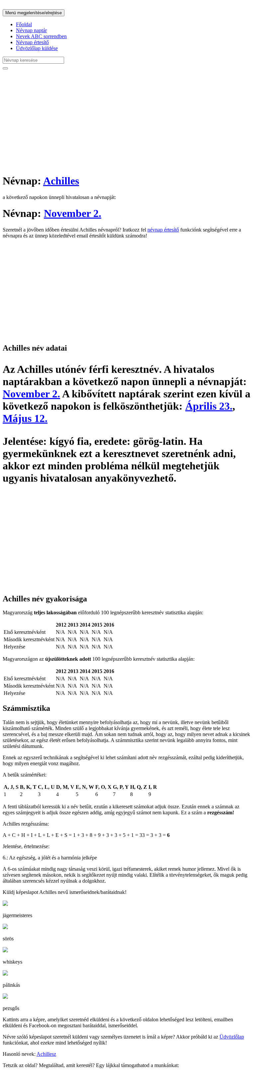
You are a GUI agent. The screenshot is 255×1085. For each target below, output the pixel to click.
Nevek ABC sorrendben (41, 36)
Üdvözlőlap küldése (37, 48)
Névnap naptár (31, 30)
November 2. (72, 213)
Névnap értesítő (32, 42)
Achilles (61, 181)
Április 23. (208, 406)
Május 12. (25, 418)
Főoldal (24, 24)
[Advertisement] (127, 121)
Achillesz (46, 1054)
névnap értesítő (163, 230)
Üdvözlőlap (231, 1037)
